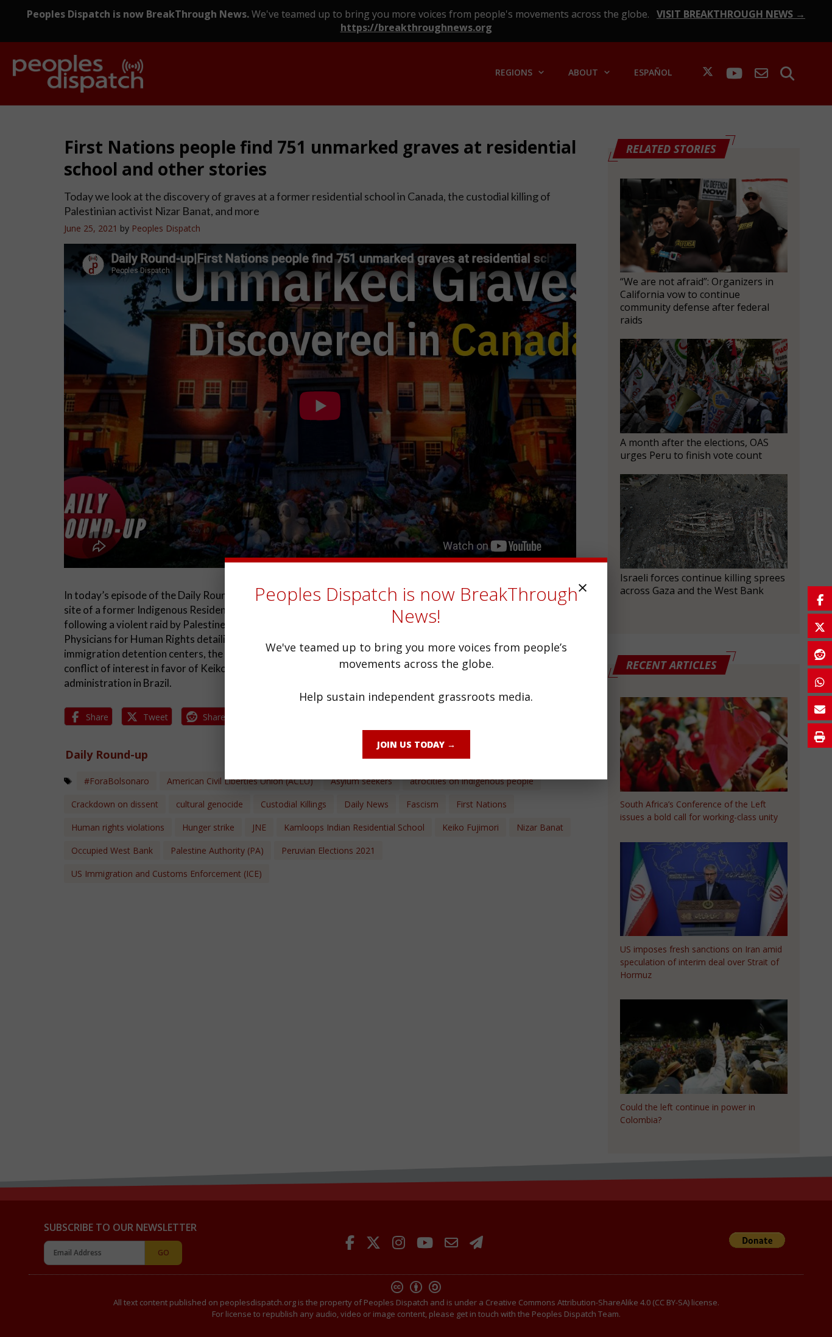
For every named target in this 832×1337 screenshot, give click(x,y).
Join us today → (416, 744)
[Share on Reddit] (820, 653)
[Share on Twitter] (820, 626)
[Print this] (820, 735)
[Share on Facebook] (820, 598)
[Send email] (820, 708)
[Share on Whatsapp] (820, 680)
